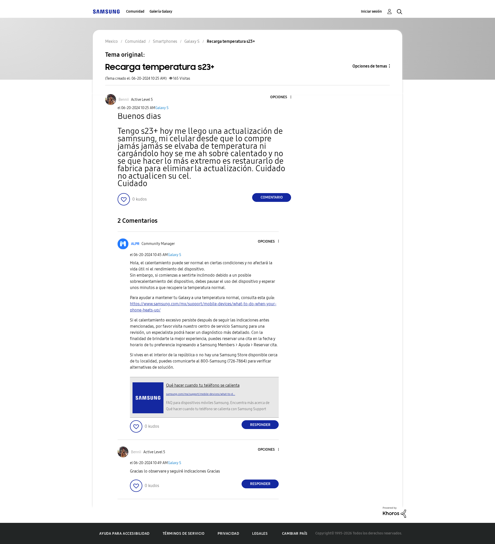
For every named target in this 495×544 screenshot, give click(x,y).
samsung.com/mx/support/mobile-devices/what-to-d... (200, 394)
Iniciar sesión (371, 11)
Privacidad (228, 533)
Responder (260, 425)
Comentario (272, 197)
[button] (282, 97)
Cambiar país (295, 533)
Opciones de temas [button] (369, 66)
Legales (260, 533)
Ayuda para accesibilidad (124, 533)
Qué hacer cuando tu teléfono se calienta (203, 385)
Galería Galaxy (161, 11)
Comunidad (135, 11)
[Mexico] (106, 11)
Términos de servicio (184, 533)
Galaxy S (162, 108)
